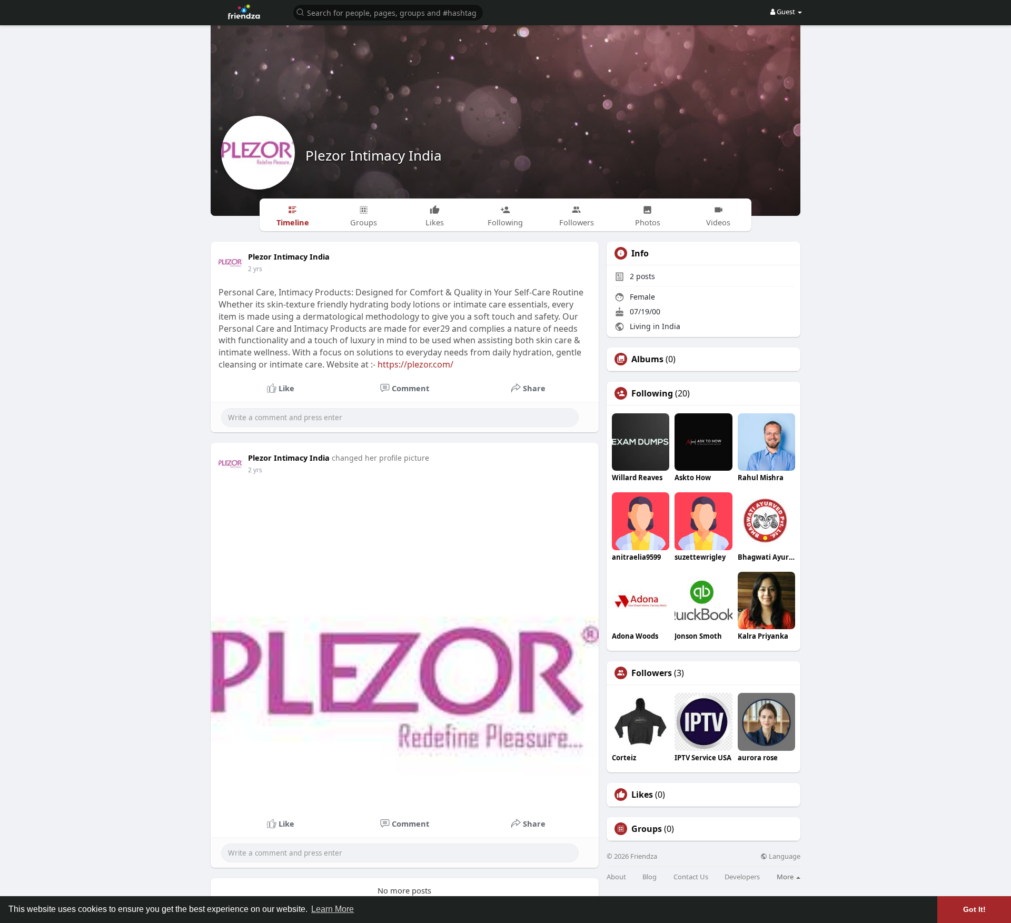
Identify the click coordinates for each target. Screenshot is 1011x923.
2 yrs (255, 268)
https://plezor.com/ (415, 364)
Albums (647, 359)
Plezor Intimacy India (373, 155)
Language (783, 856)
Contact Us (690, 877)
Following (652, 393)
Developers (742, 877)
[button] (388, 12)
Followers (651, 673)
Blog (649, 877)
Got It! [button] (974, 909)
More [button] (786, 876)
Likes (642, 794)
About (616, 877)
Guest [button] (786, 11)
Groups (646, 829)
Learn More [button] (332, 909)
